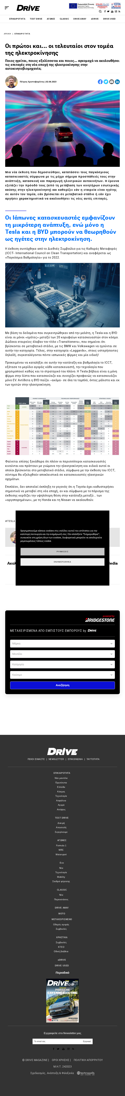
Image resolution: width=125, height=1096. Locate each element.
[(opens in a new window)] (105, 11)
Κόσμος (61, 791)
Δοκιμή (61, 823)
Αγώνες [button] (61, 840)
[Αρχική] (28, 8)
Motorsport (61, 854)
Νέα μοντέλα (61, 778)
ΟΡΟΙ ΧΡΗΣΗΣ (60, 1060)
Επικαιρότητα (17, 19)
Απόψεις (61, 809)
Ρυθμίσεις (63, 551)
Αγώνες (51, 19)
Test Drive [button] (62, 818)
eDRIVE (95, 19)
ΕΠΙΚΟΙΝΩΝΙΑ (75, 759)
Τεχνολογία (61, 796)
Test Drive (36, 19)
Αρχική (7, 34)
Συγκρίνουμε (61, 832)
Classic (64, 19)
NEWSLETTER (56, 759)
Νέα (61, 868)
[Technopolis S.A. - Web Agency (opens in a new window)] (85, 1073)
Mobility (61, 877)
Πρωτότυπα (61, 782)
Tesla (11, 521)
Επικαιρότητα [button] (62, 773)
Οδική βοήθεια (61, 951)
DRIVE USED (109, 19)
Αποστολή (61, 827)
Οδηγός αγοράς (61, 924)
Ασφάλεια (61, 800)
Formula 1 (61, 845)
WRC (61, 850)
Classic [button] (62, 890)
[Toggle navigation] (7, 8)
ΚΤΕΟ (61, 947)
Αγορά (61, 805)
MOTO (61, 913)
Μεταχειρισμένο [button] (62, 919)
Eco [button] (62, 863)
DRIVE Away (79, 19)
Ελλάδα (61, 787)
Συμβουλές (61, 929)
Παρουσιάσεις (61, 899)
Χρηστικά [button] (61, 937)
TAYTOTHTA (93, 759)
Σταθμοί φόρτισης (61, 881)
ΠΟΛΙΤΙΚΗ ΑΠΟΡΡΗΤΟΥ (88, 1060)
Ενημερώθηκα (62, 562)
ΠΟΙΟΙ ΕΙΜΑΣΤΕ (36, 759)
